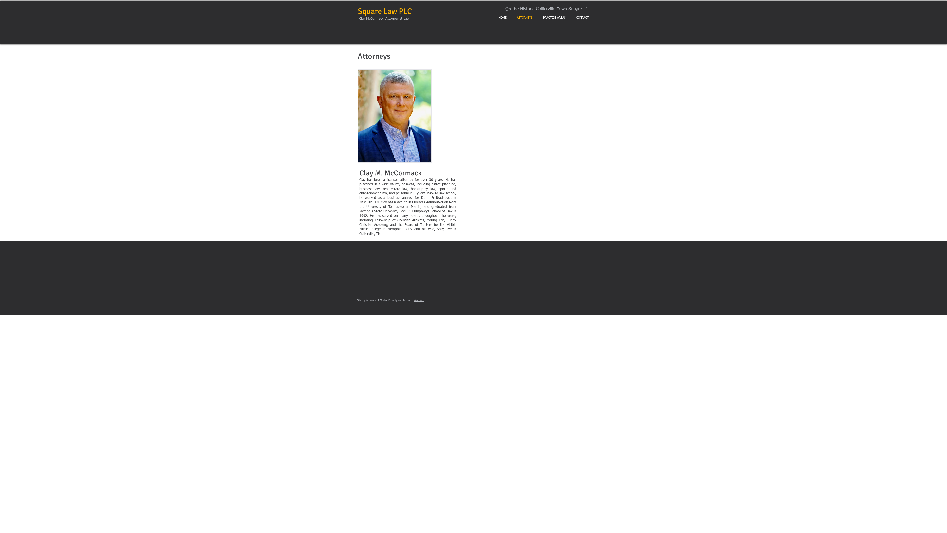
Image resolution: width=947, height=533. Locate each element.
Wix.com (419, 300)
